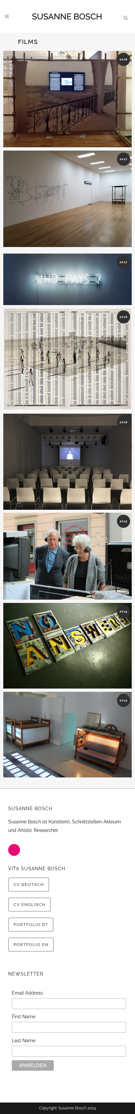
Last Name (23, 1040)
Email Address (27, 993)
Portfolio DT (30, 924)
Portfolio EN (30, 944)
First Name (23, 1016)
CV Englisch (29, 904)
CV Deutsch (28, 884)
